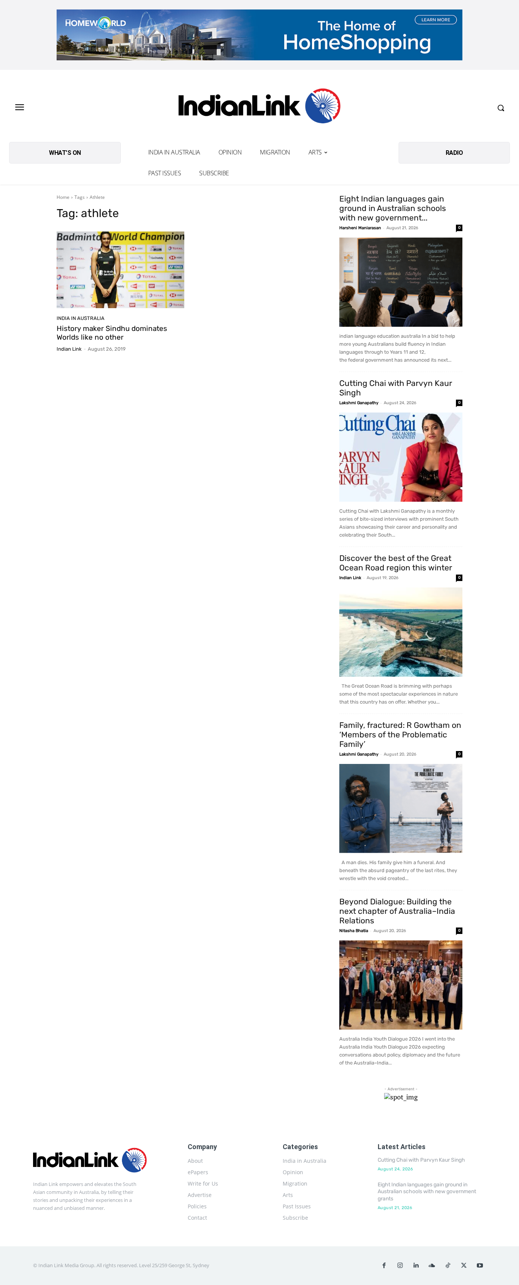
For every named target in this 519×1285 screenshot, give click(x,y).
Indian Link (69, 349)
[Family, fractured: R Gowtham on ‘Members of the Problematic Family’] (400, 808)
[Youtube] (480, 1266)
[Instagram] (400, 1266)
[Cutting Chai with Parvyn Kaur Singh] (400, 457)
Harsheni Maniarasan (360, 227)
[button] (501, 108)
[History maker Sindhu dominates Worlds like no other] (120, 269)
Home (63, 197)
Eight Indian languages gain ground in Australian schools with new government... (392, 208)
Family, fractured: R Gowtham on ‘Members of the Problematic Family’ (400, 734)
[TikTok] (448, 1266)
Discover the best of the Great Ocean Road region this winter (395, 562)
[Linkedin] (416, 1266)
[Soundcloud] (432, 1266)
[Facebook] (384, 1266)
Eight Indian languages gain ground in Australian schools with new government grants (427, 1191)
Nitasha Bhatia (353, 930)
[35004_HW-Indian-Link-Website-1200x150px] (259, 34)
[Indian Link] (259, 108)
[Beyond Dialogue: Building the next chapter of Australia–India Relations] (400, 985)
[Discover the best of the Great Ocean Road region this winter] (400, 632)
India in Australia (80, 318)
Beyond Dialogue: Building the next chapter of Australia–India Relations (397, 911)
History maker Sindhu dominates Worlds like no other (112, 333)
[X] (464, 1266)
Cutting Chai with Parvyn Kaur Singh (421, 1160)
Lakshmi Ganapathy (358, 402)
